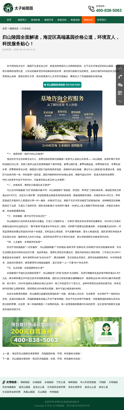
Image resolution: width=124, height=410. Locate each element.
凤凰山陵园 (29, 392)
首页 (9, 19)
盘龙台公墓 (38, 387)
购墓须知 (75, 19)
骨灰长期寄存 (75, 387)
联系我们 (101, 19)
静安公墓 (103, 387)
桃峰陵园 (25, 382)
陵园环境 (48, 19)
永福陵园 (36, 382)
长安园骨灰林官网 (56, 387)
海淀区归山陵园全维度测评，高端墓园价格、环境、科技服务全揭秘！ (47, 353)
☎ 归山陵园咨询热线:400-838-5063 (62, 84)
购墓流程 (62, 19)
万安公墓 (60, 382)
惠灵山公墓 (90, 387)
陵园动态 (88, 19)
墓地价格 (35, 19)
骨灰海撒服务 (9, 387)
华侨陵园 (54, 392)
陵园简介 (22, 19)
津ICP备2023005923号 (78, 405)
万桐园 (102, 382)
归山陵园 (108, 66)
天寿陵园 (113, 382)
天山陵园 (42, 392)
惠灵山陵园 (24, 387)
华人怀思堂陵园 (88, 382)
